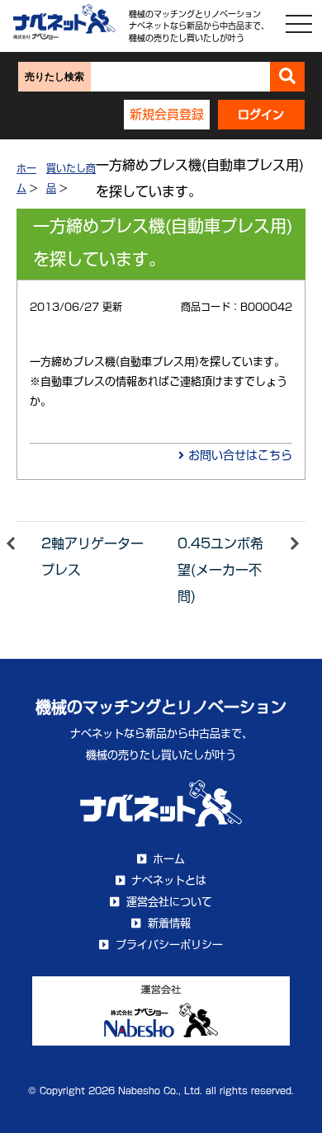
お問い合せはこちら (238, 455)
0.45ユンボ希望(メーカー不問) (220, 570)
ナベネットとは (168, 880)
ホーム (169, 858)
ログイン (261, 114)
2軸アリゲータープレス (92, 556)
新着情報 (169, 923)
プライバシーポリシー (169, 944)
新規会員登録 (167, 114)
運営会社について (169, 901)
